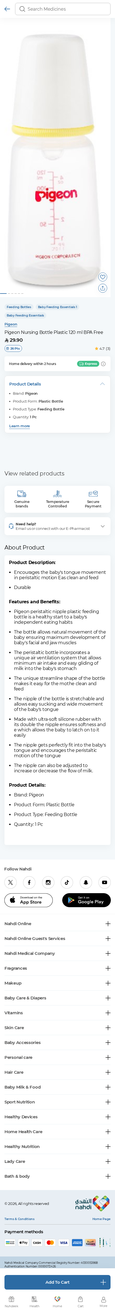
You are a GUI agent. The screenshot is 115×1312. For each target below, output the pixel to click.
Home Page (101, 1219)
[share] (102, 288)
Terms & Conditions (19, 1219)
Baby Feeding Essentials (25, 315)
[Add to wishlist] (103, 277)
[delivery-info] (103, 364)
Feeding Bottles (19, 307)
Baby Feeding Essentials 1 (57, 307)
